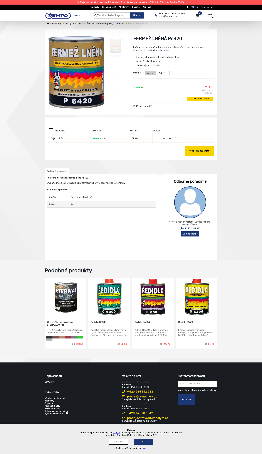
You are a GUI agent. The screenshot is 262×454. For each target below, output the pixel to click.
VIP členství (124, 7)
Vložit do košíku (198, 150)
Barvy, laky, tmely (74, 23)
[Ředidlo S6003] (153, 297)
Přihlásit (195, 7)
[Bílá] (55, 339)
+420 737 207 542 (139, 413)
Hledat (137, 15)
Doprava (49, 403)
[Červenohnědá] (55, 337)
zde (145, 448)
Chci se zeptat (190, 234)
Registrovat (207, 7)
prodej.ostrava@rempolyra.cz (147, 418)
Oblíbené (136, 7)
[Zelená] (80, 337)
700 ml (162, 73)
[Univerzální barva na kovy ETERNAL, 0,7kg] (65, 297)
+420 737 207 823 (191, 228)
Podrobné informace (57, 171)
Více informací (161, 50)
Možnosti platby (52, 406)
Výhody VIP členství (54, 413)
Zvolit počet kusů (200, 98)
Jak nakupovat (108, 7)
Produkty (94, 7)
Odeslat (186, 399)
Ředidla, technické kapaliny (100, 23)
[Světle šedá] (74, 337)
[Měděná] (62, 337)
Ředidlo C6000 (98, 322)
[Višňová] (68, 337)
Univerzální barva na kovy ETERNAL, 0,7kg (60, 323)
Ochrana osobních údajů (56, 411)
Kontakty (49, 382)
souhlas (116, 432)
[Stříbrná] (49, 339)
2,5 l (149, 73)
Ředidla (120, 23)
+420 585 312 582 (139, 391)
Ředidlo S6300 (185, 322)
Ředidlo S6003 (142, 322)
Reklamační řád (52, 408)
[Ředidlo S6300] (196, 297)
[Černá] (49, 337)
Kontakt (147, 7)
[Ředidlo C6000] (109, 297)
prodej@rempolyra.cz (141, 396)
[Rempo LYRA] (62, 14)
